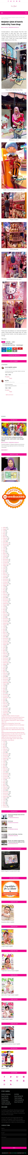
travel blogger (8, 17)
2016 (4, 706)
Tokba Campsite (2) (19, 1100)
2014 (4, 772)
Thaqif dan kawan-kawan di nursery (10, 716)
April (4, 535)
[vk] (11, 1080)
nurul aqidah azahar (11, 367)
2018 (4, 676)
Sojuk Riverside (4, 1098)
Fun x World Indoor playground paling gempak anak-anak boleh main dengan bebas (12, 439)
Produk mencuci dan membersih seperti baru (12, 717)
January (5, 539)
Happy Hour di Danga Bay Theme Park (10, 723)
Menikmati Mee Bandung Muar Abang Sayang (12, 732)
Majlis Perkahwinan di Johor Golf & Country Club (13, 734)
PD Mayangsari (4, 1100)
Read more (4, 450)
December (5, 542)
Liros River (16, 1094)
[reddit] (24, 1076)
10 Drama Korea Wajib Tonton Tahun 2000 (12, 738)
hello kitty (8, 342)
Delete (10, 374)
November (5, 544)
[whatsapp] (4, 1084)
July (4, 530)
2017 (4, 693)
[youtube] (24, 1080)
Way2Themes (14, 1153)
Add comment (9, 394)
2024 (4, 558)
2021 (4, 617)
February (5, 538)
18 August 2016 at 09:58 (10, 369)
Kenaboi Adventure (5, 1094)
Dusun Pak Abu (4, 1096)
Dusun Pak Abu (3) (18, 1102)
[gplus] (20, 1)
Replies (7, 377)
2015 (4, 752)
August (5, 529)
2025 (4, 541)
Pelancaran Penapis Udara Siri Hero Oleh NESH (16, 815)
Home (2, 17)
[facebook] (8, 1)
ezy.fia (7, 380)
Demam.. (10, 827)
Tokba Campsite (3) (6, 1104)
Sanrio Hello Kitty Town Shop (9, 345)
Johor (13, 342)
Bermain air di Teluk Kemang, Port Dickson (11, 719)
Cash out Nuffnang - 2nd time (15, 834)
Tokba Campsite (18, 1098)
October (5, 562)
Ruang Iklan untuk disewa (7, 740)
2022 (4, 597)
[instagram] (14, 1)
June (4, 532)
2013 (4, 790)
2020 (4, 637)
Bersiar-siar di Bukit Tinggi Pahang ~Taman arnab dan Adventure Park (16, 841)
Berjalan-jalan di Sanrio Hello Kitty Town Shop (12, 728)
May (4, 533)
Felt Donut (10, 821)
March (4, 536)
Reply (6, 374)
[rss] (11, 1084)
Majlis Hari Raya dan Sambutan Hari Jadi (11, 737)
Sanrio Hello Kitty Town (7, 343)
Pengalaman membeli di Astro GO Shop (11, 735)
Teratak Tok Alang (5, 1102)
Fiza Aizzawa (5, 27)
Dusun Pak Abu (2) (18, 1096)
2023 (4, 577)
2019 (4, 656)
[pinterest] (17, 1)
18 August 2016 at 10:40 (10, 382)
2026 (4, 527)
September (6, 564)
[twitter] (11, 1)
